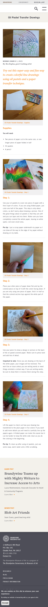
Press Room (8, 578)
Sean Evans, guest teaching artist (17, 517)
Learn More (8, 495)
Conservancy (23, 2)
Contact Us (7, 556)
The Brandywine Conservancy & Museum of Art (20, 563)
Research (7, 571)
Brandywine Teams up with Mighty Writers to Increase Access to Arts (22, 478)
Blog (5, 575)
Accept (5, 603)
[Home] (18, 8)
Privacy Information (11, 582)
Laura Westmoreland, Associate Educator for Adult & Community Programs (23, 489)
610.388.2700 (11, 553)
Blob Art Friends (17, 513)
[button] (36, 11)
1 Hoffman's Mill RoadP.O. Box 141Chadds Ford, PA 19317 (12, 548)
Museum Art (39, 2)
